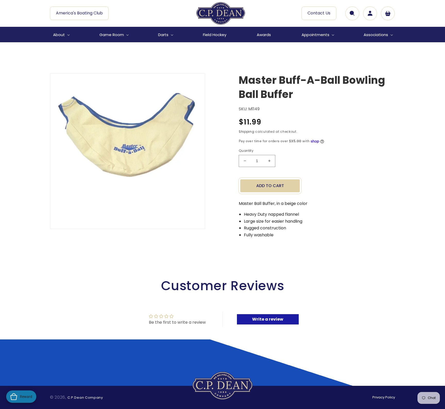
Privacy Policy (383, 397)
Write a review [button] (267, 319)
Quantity (246, 150)
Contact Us (318, 13)
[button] (61, 34)
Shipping (246, 131)
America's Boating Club (79, 13)
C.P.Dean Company (85, 397)
